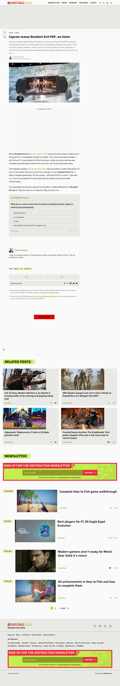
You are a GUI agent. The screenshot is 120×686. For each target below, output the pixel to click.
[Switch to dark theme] (107, 3)
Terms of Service (64, 477)
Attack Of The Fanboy (46, 643)
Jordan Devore (18, 57)
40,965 (63, 608)
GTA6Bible (80, 646)
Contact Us (26, 635)
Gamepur (33, 643)
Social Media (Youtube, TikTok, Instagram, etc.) (30, 225)
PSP (21, 268)
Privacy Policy (76, 477)
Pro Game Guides (14, 643)
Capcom (16, 268)
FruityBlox (60, 646)
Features (83, 3)
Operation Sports (24, 646)
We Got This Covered (82, 643)
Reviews (73, 3)
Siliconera (69, 643)
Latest (93, 3)
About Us (11, 635)
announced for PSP (38, 154)
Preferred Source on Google (46, 296)
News (64, 3)
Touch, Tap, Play (49, 646)
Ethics (18, 635)
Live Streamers (19, 217)
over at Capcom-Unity (36, 169)
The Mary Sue (37, 646)
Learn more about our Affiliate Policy (46, 293)
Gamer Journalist (97, 643)
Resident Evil (27, 268)
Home (11, 32)
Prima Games (60, 643)
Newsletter (54, 3)
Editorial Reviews (20, 213)
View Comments (44, 317)
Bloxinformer (70, 646)
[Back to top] (3, 349)
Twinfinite (25, 643)
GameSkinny (12, 646)
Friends (16, 221)
